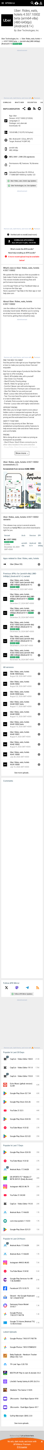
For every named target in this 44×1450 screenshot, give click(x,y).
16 (31, 163)
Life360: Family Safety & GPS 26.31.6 (24, 1381)
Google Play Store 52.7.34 (20, 1093)
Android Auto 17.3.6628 (19, 1169)
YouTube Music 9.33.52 (19, 1128)
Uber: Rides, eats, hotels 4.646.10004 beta (19, 673)
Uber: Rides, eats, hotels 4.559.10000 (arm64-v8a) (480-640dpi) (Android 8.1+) (22, 596)
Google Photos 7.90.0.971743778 (17, 1314)
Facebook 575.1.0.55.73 (19, 1288)
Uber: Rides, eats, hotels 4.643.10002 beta (19, 723)
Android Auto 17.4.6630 (19, 1212)
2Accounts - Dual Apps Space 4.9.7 (24, 1407)
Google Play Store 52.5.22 (20, 1136)
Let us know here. (27, 1436)
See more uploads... (22, 773)
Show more (21, 453)
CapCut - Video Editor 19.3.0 (21, 1204)
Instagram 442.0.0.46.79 (19, 1186)
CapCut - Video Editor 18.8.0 (21, 1059)
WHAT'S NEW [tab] (19, 102)
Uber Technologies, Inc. (28, 30)
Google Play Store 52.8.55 (20, 1119)
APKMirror (10, 3)
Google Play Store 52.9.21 (20, 1229)
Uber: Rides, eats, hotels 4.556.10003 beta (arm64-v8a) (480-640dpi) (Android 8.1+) (22, 638)
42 (20, 163)
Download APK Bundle (24, 241)
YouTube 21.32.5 (16, 1110)
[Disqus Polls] (22, 815)
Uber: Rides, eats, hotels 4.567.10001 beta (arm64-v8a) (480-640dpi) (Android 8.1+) (22, 582)
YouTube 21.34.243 (17, 1195)
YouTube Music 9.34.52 (19, 1271)
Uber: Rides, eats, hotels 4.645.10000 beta (19, 693)
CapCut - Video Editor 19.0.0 (21, 1076)
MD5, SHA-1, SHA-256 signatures (22, 157)
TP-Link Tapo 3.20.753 (19, 1364)
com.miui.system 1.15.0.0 (20, 1221)
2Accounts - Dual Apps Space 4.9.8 (24, 1399)
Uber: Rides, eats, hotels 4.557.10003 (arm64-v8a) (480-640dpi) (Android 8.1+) (22, 610)
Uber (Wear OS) (16, 564)
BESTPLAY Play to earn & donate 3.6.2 (25, 1373)
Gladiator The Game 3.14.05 (21, 1390)
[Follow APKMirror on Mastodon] (16, 989)
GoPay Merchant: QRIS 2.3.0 (21, 1416)
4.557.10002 (11, 539)
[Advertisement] (22, 74)
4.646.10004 (29, 469)
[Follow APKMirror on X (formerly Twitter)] (6, 989)
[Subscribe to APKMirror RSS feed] (37, 989)
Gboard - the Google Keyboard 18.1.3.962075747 (22, 1297)
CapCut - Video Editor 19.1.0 (21, 1067)
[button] (23, 109)
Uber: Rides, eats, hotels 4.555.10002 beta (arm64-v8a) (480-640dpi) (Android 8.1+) (22, 652)
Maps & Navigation (11, 109)
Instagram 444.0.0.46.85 (19, 1262)
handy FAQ (16, 528)
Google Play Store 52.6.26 (20, 1102)
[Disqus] (22, 880)
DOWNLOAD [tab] (7, 102)
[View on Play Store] (29, 109)
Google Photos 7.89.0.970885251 (23, 1347)
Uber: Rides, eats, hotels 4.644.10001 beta (19, 703)
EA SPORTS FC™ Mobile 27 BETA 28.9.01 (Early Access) (21, 1178)
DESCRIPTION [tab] (32, 102)
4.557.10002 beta (10, 41)
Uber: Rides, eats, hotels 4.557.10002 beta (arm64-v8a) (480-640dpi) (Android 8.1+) (22, 624)
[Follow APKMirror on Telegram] (27, 989)
